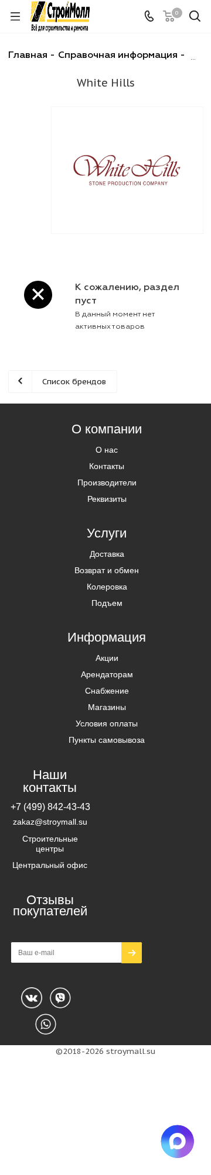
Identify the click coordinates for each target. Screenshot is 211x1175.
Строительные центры (50, 843)
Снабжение (107, 690)
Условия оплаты (107, 723)
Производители (107, 482)
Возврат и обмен (106, 570)
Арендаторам (107, 674)
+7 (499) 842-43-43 (50, 806)
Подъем (106, 603)
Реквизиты (107, 499)
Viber (45, 1024)
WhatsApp (60, 997)
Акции (107, 658)
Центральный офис (49, 865)
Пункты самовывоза (107, 740)
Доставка (107, 554)
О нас (107, 449)
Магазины (107, 707)
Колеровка (107, 586)
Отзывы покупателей (50, 905)
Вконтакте (31, 997)
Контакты (106, 466)
